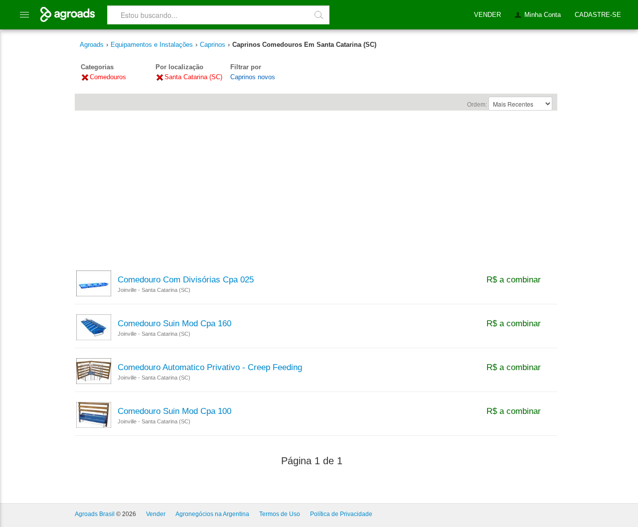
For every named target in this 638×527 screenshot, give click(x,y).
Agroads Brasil (95, 514)
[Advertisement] (316, 186)
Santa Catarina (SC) (193, 77)
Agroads (92, 44)
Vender (155, 514)
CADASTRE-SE (598, 14)
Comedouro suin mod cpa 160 (174, 323)
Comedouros (108, 77)
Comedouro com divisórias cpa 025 (186, 279)
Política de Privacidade (341, 514)
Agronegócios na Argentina (212, 514)
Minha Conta (542, 14)
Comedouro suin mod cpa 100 (174, 411)
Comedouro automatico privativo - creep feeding (210, 367)
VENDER (487, 14)
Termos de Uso (279, 514)
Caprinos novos (252, 77)
